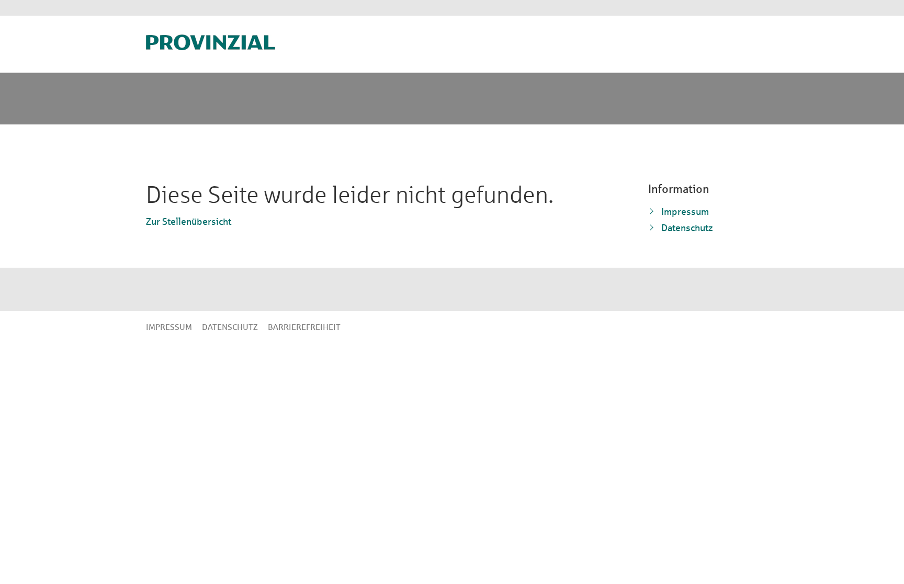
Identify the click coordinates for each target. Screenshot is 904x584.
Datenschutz (687, 227)
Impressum (685, 211)
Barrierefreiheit (304, 327)
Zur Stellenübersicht (188, 221)
